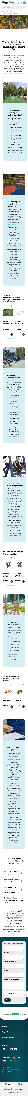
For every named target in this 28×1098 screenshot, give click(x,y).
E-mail (6, 971)
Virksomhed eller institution (13, 944)
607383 (16, 572)
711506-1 (17, 320)
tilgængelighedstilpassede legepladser (14, 225)
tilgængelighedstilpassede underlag (16, 131)
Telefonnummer (10, 962)
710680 (16, 699)
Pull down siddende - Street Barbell (19, 575)
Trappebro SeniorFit (18, 701)
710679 (4, 699)
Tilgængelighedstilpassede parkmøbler (14, 273)
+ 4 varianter (18, 325)
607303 (5, 572)
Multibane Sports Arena (19, 322)
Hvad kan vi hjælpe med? (12, 980)
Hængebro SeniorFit (6, 701)
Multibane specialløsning (7, 322)
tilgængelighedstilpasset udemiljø (13, 917)
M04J (4, 320)
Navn (6, 953)
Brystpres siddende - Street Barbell (7, 575)
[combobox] (12, 8)
